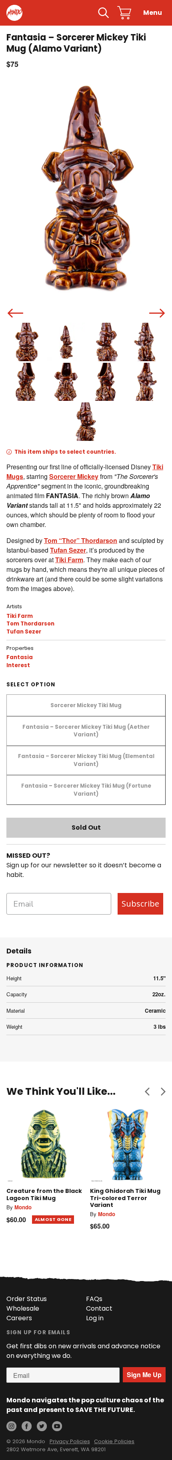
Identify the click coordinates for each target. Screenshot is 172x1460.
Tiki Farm (19, 616)
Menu (152, 12)
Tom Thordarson (30, 623)
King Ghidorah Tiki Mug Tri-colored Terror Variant (125, 1198)
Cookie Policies (114, 1441)
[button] (147, 1091)
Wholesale (22, 1308)
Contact (99, 1308)
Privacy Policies (70, 1441)
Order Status (26, 1298)
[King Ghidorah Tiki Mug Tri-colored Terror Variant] (128, 1145)
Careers (19, 1318)
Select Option (30, 684)
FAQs (94, 1298)
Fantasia (19, 657)
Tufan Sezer (23, 631)
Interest (18, 665)
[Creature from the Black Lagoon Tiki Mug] (44, 1145)
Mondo (23, 1207)
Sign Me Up (144, 1374)
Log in (95, 1318)
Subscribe (140, 903)
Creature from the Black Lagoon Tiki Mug (44, 1194)
